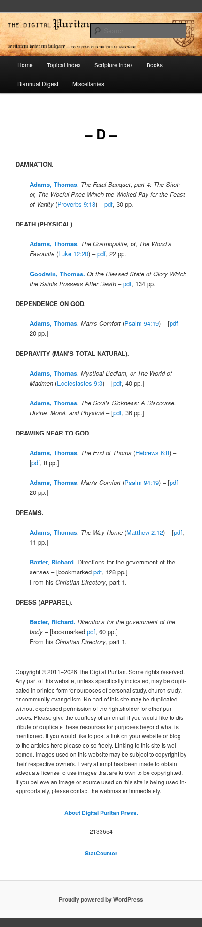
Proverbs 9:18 (76, 204)
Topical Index (64, 65)
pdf (108, 204)
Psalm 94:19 (141, 323)
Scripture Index (113, 65)
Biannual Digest (37, 84)
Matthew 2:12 (144, 532)
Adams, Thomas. (54, 184)
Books (155, 65)
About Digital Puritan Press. (101, 812)
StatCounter (101, 853)
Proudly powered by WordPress (101, 899)
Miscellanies (88, 84)
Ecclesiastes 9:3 (79, 383)
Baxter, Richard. (53, 561)
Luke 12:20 (73, 253)
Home (25, 65)
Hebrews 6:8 (152, 452)
